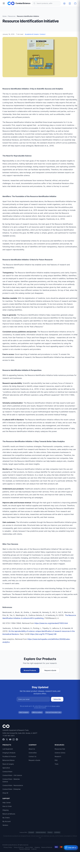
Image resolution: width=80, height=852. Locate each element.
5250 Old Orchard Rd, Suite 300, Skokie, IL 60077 (19, 733)
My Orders (6, 817)
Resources (11, 16)
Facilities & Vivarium (9, 756)
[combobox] (46, 3)
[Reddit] (17, 739)
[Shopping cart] (75, 3)
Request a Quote (50, 670)
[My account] (64, 3)
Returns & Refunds (8, 814)
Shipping (5, 810)
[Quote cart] (70, 3)
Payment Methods (24, 849)
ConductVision (7, 771)
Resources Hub (60, 749)
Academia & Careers (32, 34)
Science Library (60, 753)
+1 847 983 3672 (8, 735)
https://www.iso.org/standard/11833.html (51, 623)
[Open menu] (4, 3)
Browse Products (30, 670)
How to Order (7, 806)
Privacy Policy (8, 847)
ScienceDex (33, 753)
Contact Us (32, 756)
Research (58, 756)
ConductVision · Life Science (12, 775)
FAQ (56, 760)
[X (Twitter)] (7, 739)
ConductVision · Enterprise (11, 789)
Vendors (5, 825)
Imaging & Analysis (8, 753)
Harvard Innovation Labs (53, 712)
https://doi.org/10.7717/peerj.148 (43, 634)
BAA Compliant (23, 712)
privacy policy (56, 706)
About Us (32, 749)
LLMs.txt (33, 849)
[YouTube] (10, 739)
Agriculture (6, 768)
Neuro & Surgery (8, 764)
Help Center (6, 802)
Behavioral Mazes (8, 760)
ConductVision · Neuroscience (12, 785)
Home (4, 16)
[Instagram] (13, 739)
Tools (56, 764)
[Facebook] (3, 739)
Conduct (42, 34)
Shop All (5, 793)
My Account (6, 821)
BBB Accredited (37, 712)
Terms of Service (19, 847)
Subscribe (57, 699)
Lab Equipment (7, 749)
